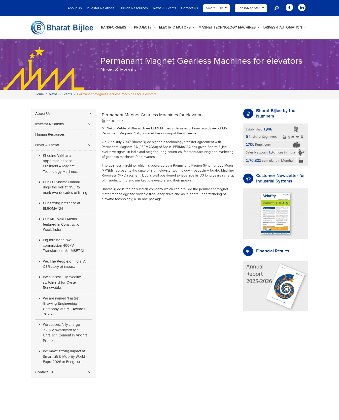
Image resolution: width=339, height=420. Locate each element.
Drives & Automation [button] (283, 27)
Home (39, 94)
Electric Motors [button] (175, 27)
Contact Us (189, 8)
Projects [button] (143, 27)
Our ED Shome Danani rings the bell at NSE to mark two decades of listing (65, 187)
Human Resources (133, 8)
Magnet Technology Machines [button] (228, 27)
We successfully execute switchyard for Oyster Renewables (62, 282)
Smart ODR (215, 8)
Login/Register (249, 8)
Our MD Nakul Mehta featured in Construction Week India (62, 224)
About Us (75, 8)
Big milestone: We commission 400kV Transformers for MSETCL (64, 245)
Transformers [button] (113, 27)
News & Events (164, 8)
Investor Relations (100, 8)
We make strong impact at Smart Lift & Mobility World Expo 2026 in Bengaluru (64, 356)
